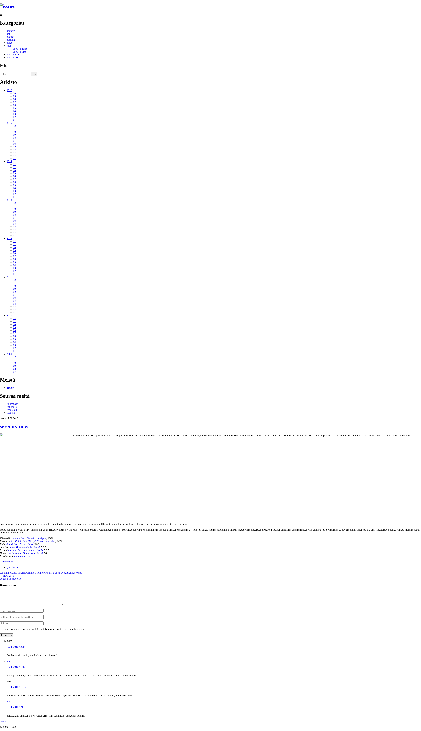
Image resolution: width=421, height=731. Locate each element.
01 (14, 120)
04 (14, 111)
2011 (9, 277)
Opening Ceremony (35, 572)
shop (9, 45)
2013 (9, 200)
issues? (10, 387)
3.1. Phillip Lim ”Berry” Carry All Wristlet (33, 541)
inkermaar (12, 403)
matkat (10, 36)
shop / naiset (19, 51)
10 (14, 93)
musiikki (11, 39)
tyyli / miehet (13, 54)
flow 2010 (7, 575)
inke (9, 661)
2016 (9, 90)
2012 (9, 238)
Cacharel (20, 572)
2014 (9, 161)
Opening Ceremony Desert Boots (25, 550)
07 (14, 102)
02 (14, 117)
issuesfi (11, 412)
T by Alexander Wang (70, 572)
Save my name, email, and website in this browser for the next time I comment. (45, 629)
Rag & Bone (52, 572)
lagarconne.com (22, 556)
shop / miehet (20, 48)
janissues (12, 406)
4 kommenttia (7, 561)
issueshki (12, 409)
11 (14, 128)
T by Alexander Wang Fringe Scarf (24, 553)
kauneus (11, 30)
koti (9, 33)
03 (14, 114)
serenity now (14, 426)
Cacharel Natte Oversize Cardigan (28, 538)
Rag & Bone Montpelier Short (24, 547)
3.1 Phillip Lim (8, 572)
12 (14, 125)
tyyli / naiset (13, 57)
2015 (9, 122)
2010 (9, 315)
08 (14, 99)
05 (14, 108)
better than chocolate (12, 578)
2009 (9, 354)
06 (14, 105)
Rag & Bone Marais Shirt (19, 544)
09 (14, 96)
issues (3, 721)
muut (9, 42)
